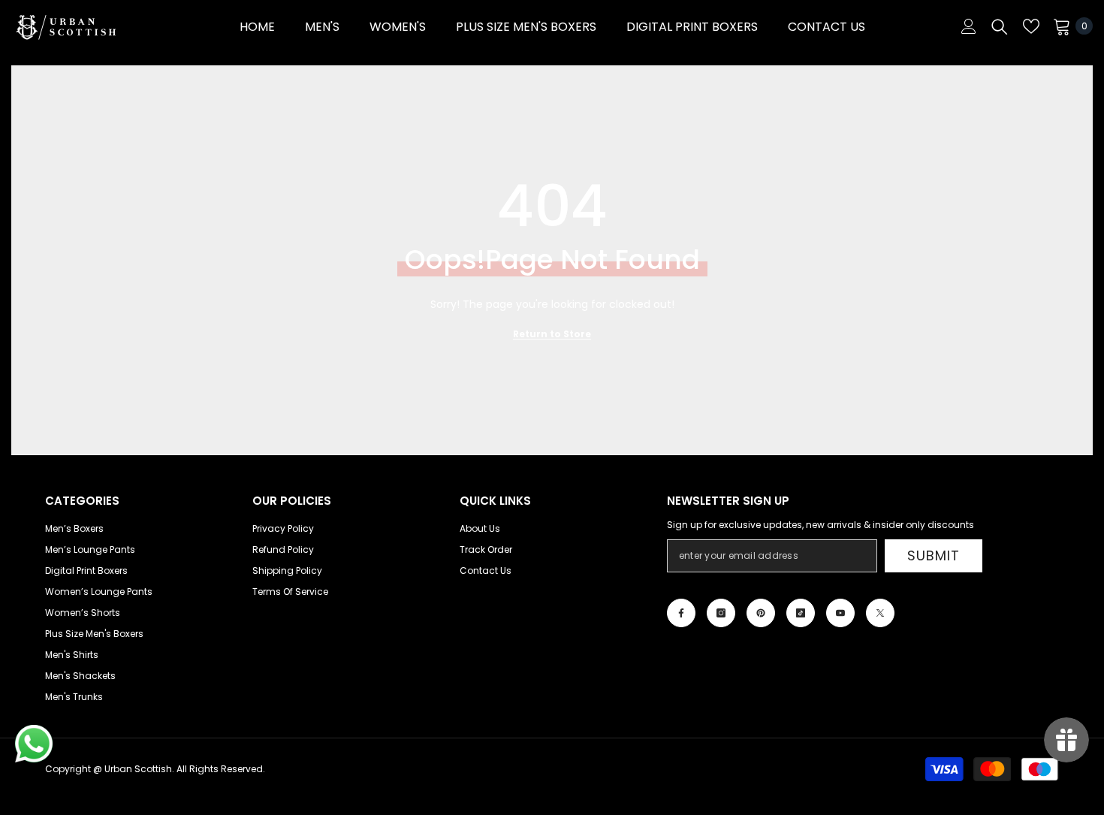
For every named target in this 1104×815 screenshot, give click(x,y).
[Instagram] (721, 613)
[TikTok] (800, 613)
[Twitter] (880, 613)
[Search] (999, 26)
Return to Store (552, 334)
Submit (933, 555)
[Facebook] (681, 613)
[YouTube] (840, 613)
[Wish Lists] (1031, 26)
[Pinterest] (761, 613)
